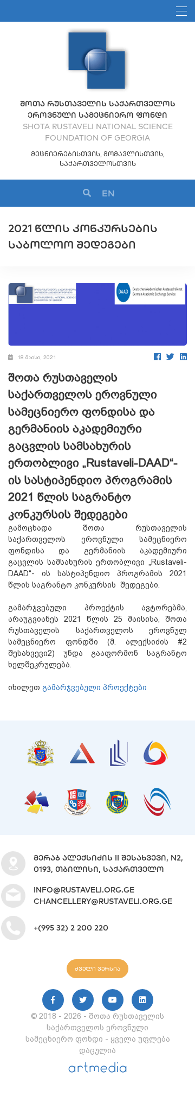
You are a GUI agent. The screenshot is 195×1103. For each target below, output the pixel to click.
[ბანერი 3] (119, 745)
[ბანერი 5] (36, 796)
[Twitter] (170, 356)
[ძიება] (87, 193)
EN (108, 193)
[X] (83, 1000)
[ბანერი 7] (117, 796)
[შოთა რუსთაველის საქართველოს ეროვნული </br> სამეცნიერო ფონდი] (97, 32)
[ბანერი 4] (156, 746)
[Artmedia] (97, 1070)
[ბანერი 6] (77, 794)
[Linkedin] (142, 1000)
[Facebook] (157, 356)
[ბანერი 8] (157, 793)
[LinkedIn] (183, 356)
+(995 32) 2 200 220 (71, 928)
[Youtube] (112, 1000)
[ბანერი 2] (82, 748)
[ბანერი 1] (40, 745)
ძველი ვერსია (97, 968)
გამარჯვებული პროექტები (94, 687)
